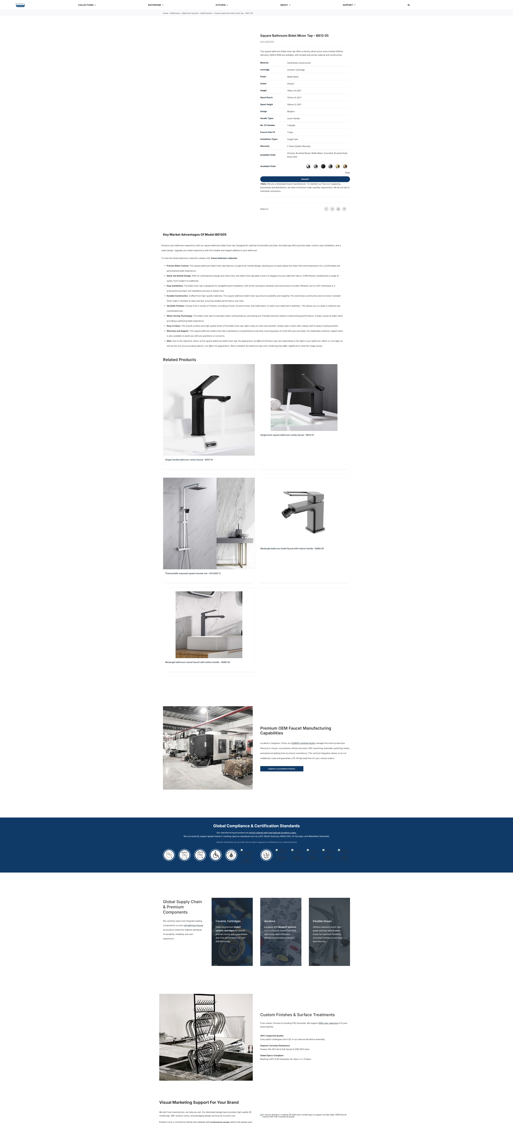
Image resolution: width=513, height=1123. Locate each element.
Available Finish (268, 166)
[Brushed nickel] (316, 166)
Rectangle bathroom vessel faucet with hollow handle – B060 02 (197, 662)
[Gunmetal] (330, 166)
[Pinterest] (344, 209)
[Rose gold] (345, 166)
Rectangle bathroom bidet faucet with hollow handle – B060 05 (292, 548)
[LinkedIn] (338, 209)
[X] (332, 209)
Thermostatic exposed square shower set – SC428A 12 (193, 573)
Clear (347, 173)
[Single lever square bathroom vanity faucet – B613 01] (304, 397)
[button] (409, 5)
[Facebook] (326, 209)
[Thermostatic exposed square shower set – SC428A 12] (209, 523)
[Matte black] (323, 166)
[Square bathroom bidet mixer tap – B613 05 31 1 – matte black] (208, 76)
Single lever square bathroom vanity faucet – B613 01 (287, 435)
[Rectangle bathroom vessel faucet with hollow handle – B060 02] (209, 624)
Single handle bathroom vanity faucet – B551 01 (189, 459)
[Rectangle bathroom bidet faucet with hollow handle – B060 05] (304, 511)
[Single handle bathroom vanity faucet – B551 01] (209, 410)
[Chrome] (308, 166)
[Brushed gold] (338, 166)
